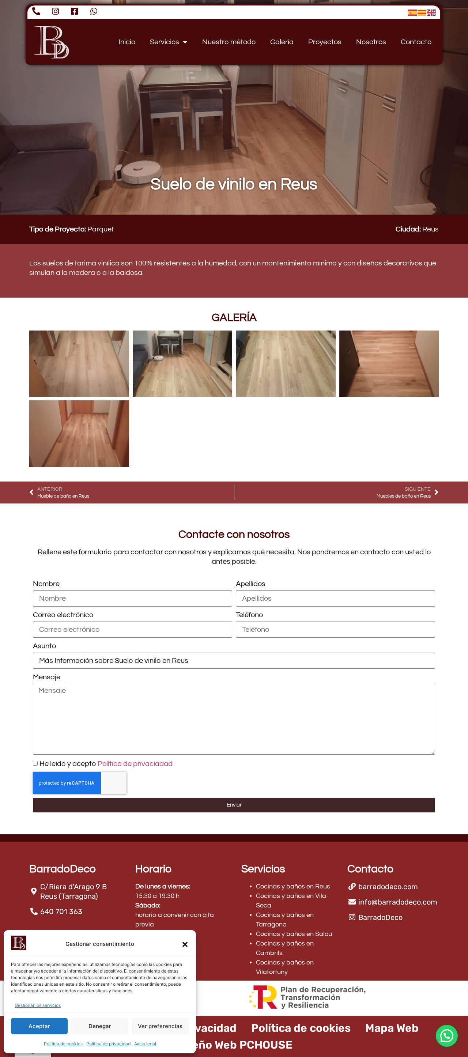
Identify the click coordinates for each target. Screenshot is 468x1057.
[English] (432, 12)
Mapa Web (392, 1028)
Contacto (416, 42)
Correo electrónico (63, 615)
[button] (185, 944)
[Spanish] (413, 12)
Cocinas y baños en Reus (293, 886)
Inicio (126, 42)
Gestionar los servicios (38, 1005)
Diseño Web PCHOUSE (234, 1045)
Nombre (46, 584)
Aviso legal (145, 1043)
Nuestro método (229, 42)
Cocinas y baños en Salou (294, 933)
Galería (282, 42)
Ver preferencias (160, 1026)
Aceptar (39, 1026)
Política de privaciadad (135, 763)
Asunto (44, 646)
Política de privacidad (108, 1043)
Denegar (99, 1026)
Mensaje (46, 677)
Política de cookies (63, 1043)
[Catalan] (422, 12)
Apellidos (250, 584)
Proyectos (324, 42)
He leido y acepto (106, 763)
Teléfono (249, 615)
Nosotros (371, 42)
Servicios (164, 42)
